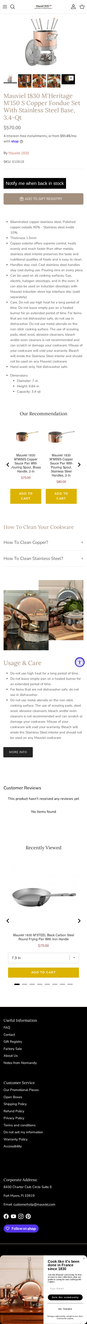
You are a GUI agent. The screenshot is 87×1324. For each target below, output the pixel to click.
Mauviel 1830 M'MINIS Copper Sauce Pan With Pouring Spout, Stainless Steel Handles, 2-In (61, 465)
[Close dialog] (84, 1258)
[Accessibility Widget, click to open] (80, 662)
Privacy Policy (14, 1118)
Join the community (65, 1297)
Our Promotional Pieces (21, 1090)
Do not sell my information (23, 1132)
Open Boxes (13, 1097)
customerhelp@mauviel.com (34, 1204)
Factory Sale (13, 1048)
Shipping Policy (15, 1104)
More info (18, 752)
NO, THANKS (65, 1309)
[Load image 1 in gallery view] (43, 43)
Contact (9, 1034)
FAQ (7, 1027)
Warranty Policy (16, 1139)
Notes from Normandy (20, 1063)
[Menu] (5, 7)
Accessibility (13, 1146)
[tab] (17, 984)
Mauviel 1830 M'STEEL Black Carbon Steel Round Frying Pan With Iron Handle (43, 937)
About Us (11, 1055)
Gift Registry (13, 1041)
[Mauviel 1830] (43, 6)
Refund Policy (14, 1111)
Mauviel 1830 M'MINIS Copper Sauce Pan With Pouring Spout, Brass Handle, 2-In (26, 463)
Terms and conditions (19, 1125)
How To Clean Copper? (26, 542)
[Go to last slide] (8, 464)
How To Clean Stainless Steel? (33, 558)
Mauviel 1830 (18, 153)
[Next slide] (79, 464)
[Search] (15, 7)
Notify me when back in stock (35, 183)
